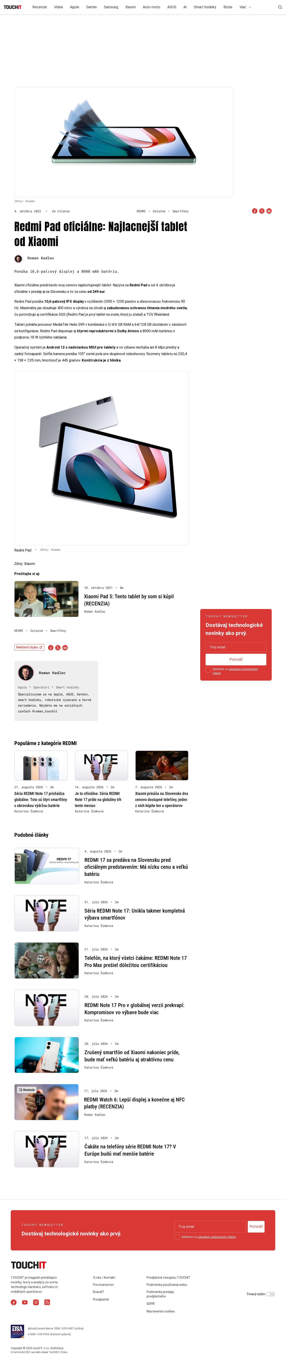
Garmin (91, 7)
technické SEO (22, 1352)
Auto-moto (151, 7)
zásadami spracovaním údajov (217, 1237)
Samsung (111, 7)
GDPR (151, 1303)
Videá (58, 7)
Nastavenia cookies (161, 1311)
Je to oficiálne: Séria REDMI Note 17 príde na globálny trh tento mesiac (98, 799)
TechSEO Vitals (57, 1352)
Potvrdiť (236, 659)
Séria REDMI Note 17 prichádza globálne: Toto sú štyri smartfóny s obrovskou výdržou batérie (40, 799)
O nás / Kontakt (104, 1277)
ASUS (171, 7)
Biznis (227, 7)
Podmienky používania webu (167, 1284)
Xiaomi (130, 7)
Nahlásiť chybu (27, 647)
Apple (74, 7)
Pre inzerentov (103, 1284)
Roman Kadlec (40, 258)
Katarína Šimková (28, 811)
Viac (243, 7)
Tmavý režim (256, 1294)
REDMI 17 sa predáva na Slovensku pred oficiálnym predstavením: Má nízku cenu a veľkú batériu (136, 867)
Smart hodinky (205, 7)
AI (185, 7)
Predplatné (101, 1299)
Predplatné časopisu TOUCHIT (168, 1277)
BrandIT (98, 1292)
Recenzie (39, 7)
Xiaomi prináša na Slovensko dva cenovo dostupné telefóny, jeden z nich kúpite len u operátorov (161, 799)
